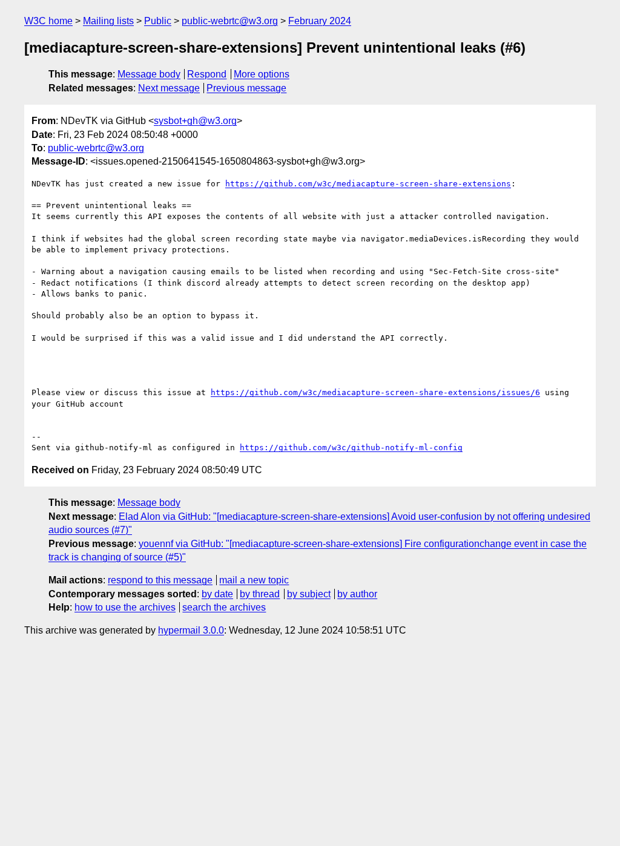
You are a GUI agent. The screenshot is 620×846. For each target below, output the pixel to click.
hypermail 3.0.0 (191, 630)
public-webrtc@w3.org (230, 21)
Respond (206, 74)
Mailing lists (108, 21)
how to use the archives (125, 607)
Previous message (246, 88)
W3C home (48, 21)
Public (157, 21)
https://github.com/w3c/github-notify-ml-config (351, 447)
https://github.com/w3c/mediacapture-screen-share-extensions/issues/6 (375, 392)
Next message (169, 88)
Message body (148, 74)
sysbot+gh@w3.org (195, 121)
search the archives (224, 607)
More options (261, 74)
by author (357, 594)
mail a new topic (254, 580)
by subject (309, 594)
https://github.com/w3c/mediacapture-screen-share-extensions (368, 183)
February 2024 (319, 21)
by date (217, 594)
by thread (260, 594)
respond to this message (160, 580)
